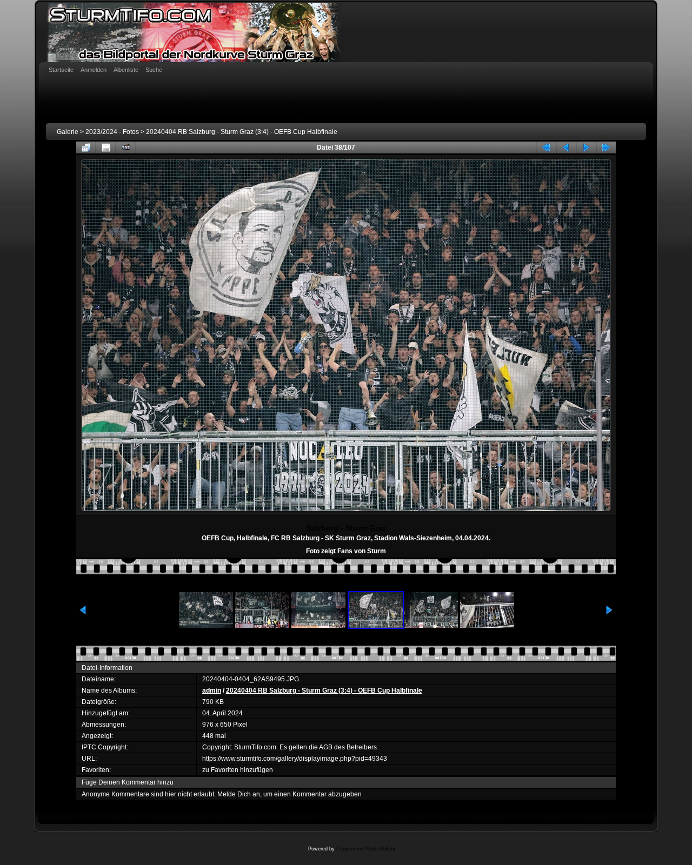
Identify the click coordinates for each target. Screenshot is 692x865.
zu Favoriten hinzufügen (237, 770)
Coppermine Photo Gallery (365, 848)
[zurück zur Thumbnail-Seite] (86, 147)
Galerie (67, 132)
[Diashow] (126, 147)
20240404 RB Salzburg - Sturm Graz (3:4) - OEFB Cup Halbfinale (241, 132)
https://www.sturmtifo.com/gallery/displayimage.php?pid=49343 (294, 758)
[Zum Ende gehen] (606, 147)
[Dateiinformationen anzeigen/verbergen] (106, 147)
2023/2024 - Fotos (112, 132)
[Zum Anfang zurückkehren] (546, 147)
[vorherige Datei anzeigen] (566, 147)
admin (211, 690)
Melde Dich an (238, 794)
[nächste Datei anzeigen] (586, 147)
